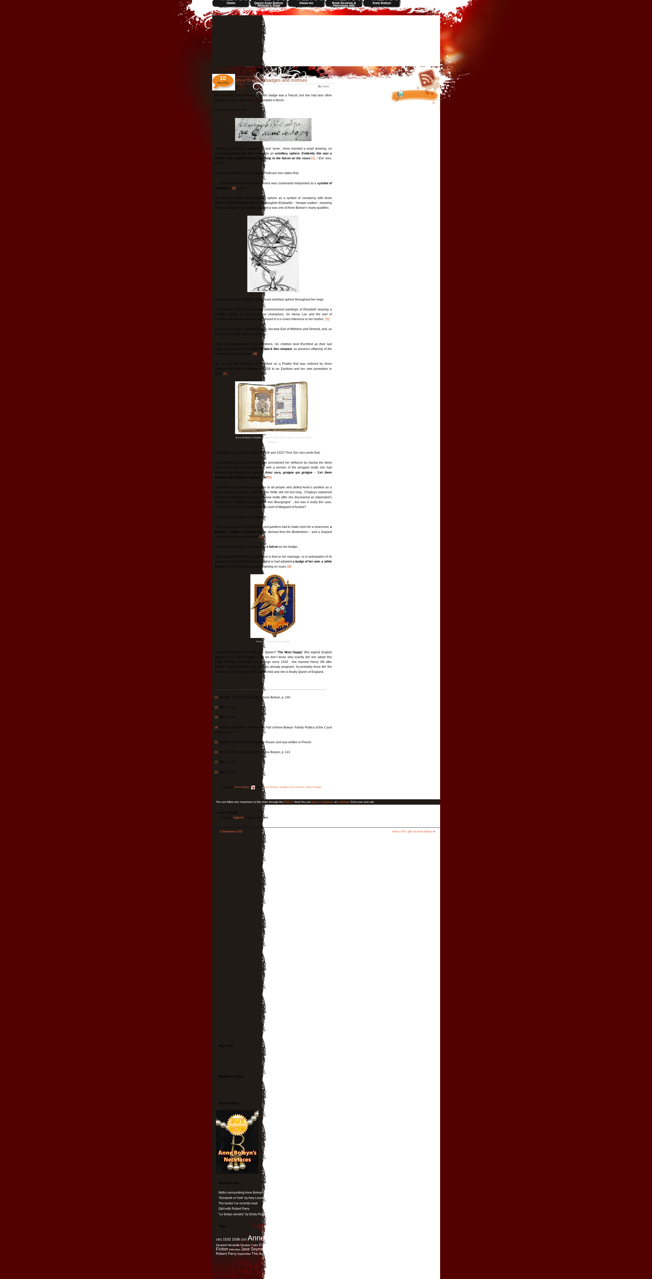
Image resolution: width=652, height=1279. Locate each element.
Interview (234, 1249)
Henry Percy (373, 1245)
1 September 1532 (231, 831)
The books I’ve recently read (238, 1203)
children (356, 1239)
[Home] (326, 40)
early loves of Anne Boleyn (405, 1239)
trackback (344, 801)
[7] (216, 762)
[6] (216, 752)
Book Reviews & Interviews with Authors (344, 4)
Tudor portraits (346, 1253)
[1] (216, 697)
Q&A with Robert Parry (234, 1208)
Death (385, 1239)
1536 (236, 1239)
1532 (227, 1239)
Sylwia (325, 86)
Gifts (318, 1245)
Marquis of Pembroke (339, 1249)
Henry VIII (394, 1244)
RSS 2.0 (289, 801)
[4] (216, 727)
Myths (382, 1249)
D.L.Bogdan (371, 1239)
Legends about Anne (312, 1249)
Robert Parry (226, 1253)
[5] (225, 373)
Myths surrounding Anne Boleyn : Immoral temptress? (255, 1192)
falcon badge (313, 787)
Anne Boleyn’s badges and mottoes (271, 80)
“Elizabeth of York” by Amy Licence (242, 1198)
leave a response (322, 801)
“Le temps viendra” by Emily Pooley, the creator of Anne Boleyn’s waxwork (269, 1214)
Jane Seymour (254, 1249)
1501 (219, 1239)
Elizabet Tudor (249, 1245)
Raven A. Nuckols (420, 1249)
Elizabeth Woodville (228, 1245)
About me (306, 3)
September (244, 1253)
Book (335, 1239)
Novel (392, 1249)
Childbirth (344, 1239)
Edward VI (429, 1239)
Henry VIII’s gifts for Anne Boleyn (412, 831)
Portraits (402, 1249)
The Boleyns (287, 1253)
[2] (216, 707)
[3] (216, 717)
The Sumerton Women (314, 1253)
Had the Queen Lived (335, 1245)
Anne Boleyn (381, 3)
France (296, 1245)
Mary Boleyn (365, 1249)
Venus (364, 1253)
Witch (371, 1253)
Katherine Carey (278, 1249)
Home (231, 3)
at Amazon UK (326, 1064)
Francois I (308, 1245)
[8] (216, 772)
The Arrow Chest (265, 1253)
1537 (244, 1239)
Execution (267, 1245)
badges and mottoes (292, 787)
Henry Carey (357, 1245)
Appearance (297, 1239)
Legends (294, 1249)
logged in (238, 817)
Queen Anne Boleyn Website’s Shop (268, 4)
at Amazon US (326, 1059)
